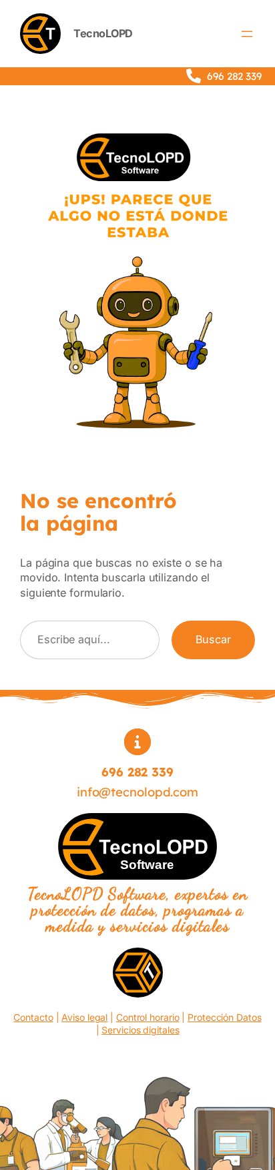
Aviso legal (84, 1017)
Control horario (148, 1017)
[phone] (193, 76)
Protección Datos (224, 1017)
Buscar (213, 639)
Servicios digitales (140, 1029)
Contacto (33, 1017)
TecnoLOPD (103, 33)
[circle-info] (137, 741)
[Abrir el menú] (247, 34)
